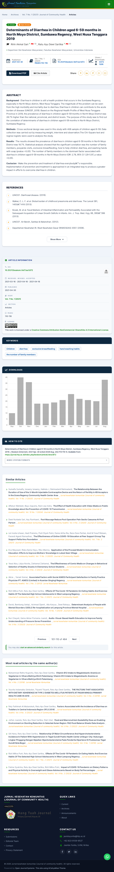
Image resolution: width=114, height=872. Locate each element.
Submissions (11, 836)
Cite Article (41, 73)
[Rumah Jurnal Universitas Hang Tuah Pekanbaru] (28, 819)
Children (11, 349)
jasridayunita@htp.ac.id (74, 836)
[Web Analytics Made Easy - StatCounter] (9, 807)
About (64, 817)
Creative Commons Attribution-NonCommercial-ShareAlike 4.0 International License (70, 330)
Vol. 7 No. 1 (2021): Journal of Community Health (43, 15)
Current (64, 804)
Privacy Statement (14, 850)
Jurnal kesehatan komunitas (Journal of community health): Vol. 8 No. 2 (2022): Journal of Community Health (56, 726)
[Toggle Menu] (109, 4)
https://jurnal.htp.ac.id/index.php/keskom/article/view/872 (30, 455)
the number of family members (21, 354)
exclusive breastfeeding (43, 349)
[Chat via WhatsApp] (107, 857)
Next (74, 639)
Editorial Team (12, 841)
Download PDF (18, 73)
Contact (9, 845)
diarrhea (23, 349)
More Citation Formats (18, 460)
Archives (15, 15)
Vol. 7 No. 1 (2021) (13, 299)
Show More (55, 239)
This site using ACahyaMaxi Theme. (51, 868)
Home (4, 15)
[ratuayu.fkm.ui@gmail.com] (70, 44)
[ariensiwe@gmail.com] (35, 44)
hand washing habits (70, 349)
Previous (42, 639)
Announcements (68, 813)
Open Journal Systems (24, 868)
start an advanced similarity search (35, 647)
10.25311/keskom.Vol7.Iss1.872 (71, 62)
